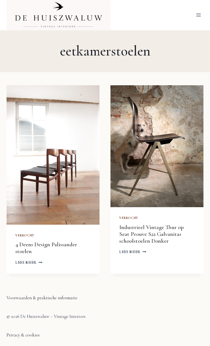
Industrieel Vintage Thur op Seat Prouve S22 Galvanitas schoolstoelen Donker (151, 234)
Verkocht (24, 235)
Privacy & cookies (23, 335)
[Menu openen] (198, 15)
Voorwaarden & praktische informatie (42, 298)
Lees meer (28, 262)
